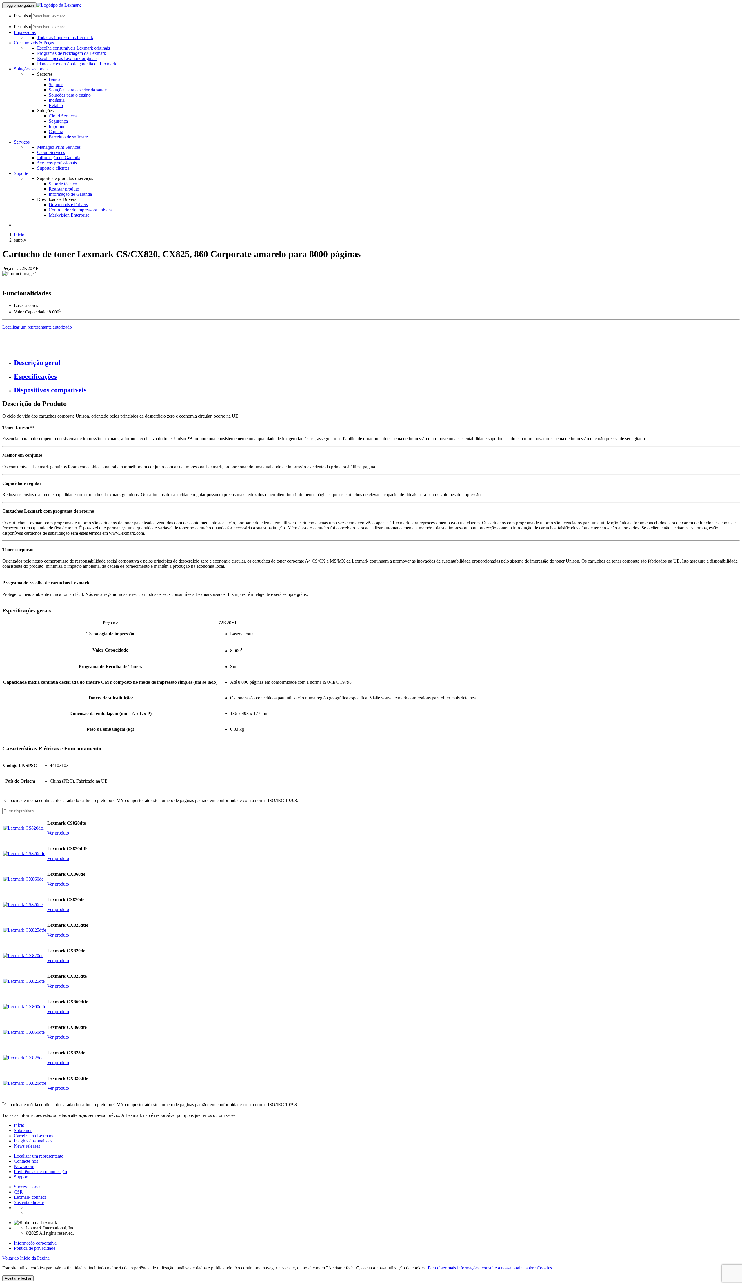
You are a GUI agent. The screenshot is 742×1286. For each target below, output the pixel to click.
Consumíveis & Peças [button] (34, 42)
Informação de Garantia (58, 157)
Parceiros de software (68, 136)
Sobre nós (23, 1130)
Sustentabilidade (29, 1202)
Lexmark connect (30, 1197)
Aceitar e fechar (18, 1278)
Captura (56, 131)
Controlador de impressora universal (82, 209)
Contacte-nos (26, 1161)
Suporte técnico (63, 183)
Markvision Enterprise (69, 215)
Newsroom (24, 1166)
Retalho (56, 105)
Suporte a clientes (53, 168)
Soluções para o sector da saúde (78, 89)
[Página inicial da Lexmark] (58, 5)
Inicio (19, 234)
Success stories (27, 1186)
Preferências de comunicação (40, 1171)
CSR (18, 1191)
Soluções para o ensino (70, 94)
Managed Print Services (59, 147)
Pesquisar (22, 15)
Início (19, 1125)
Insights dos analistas (33, 1140)
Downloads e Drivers (68, 204)
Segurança (58, 121)
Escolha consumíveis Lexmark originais (73, 48)
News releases (27, 1146)
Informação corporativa (35, 1242)
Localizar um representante (38, 1155)
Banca (54, 79)
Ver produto (58, 832)
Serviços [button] (22, 141)
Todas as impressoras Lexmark (65, 37)
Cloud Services (63, 115)
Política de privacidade (34, 1248)
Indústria (57, 100)
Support (21, 1176)
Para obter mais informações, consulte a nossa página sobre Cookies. (490, 1267)
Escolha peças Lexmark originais (67, 58)
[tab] (377, 363)
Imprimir (57, 126)
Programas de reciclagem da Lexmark (71, 53)
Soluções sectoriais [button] (31, 68)
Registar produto (64, 188)
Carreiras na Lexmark (34, 1135)
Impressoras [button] (25, 32)
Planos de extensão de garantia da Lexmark (76, 63)
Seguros (56, 84)
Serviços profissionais (57, 162)
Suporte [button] (21, 173)
